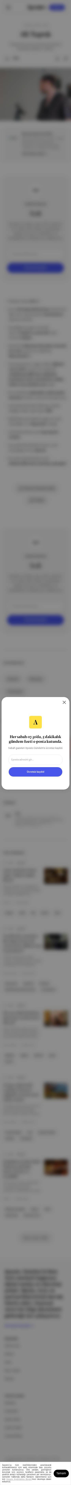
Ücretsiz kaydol (35, 772)
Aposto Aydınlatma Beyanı (19, 1479)
